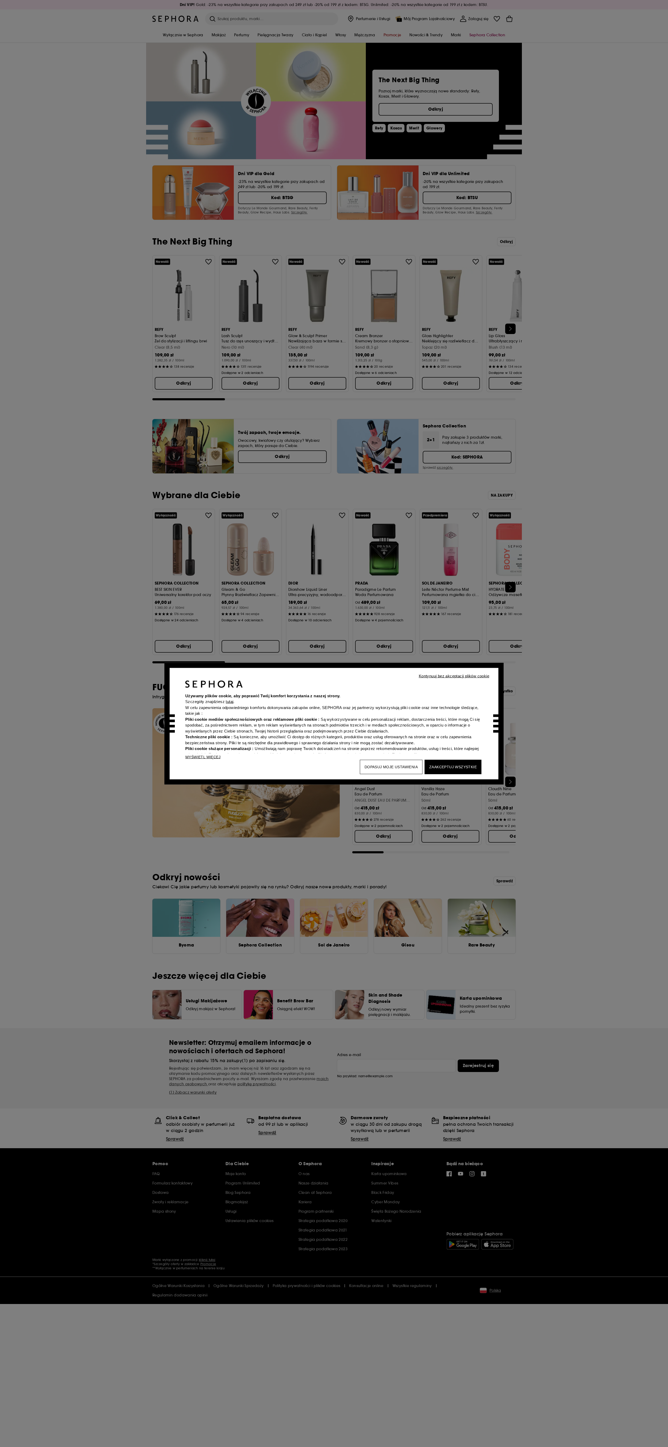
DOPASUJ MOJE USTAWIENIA (391, 767)
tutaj (229, 701)
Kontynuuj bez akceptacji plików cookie (454, 676)
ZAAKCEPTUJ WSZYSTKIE (453, 767)
